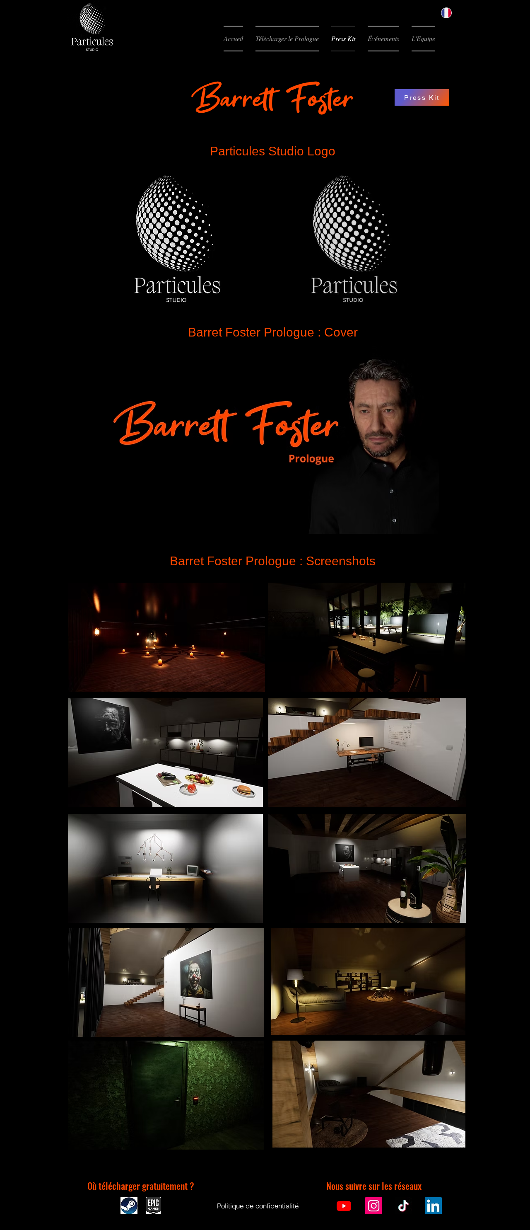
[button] (287, 38)
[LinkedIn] (433, 1205)
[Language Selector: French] (451, 13)
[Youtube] (343, 1205)
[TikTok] (403, 1205)
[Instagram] (373, 1205)
